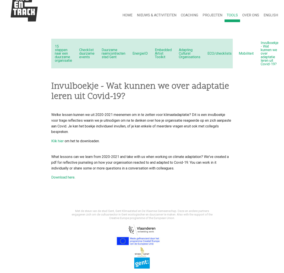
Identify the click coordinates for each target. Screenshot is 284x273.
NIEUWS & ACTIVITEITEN (156, 15)
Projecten (212, 15)
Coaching (189, 15)
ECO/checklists (219, 53)
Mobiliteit (246, 53)
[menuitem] (127, 15)
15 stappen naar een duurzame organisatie (63, 53)
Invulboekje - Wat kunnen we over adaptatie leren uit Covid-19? (269, 53)
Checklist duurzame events (87, 53)
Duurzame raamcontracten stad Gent (113, 53)
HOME (127, 15)
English (271, 15)
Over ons (250, 15)
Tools (232, 15)
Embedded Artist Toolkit (163, 53)
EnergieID (140, 53)
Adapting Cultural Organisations (189, 53)
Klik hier (57, 141)
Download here (63, 177)
